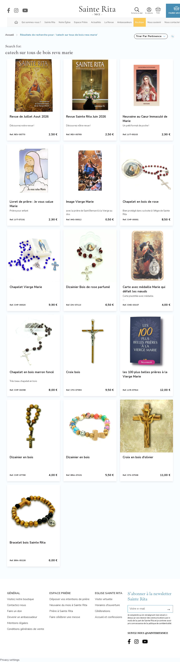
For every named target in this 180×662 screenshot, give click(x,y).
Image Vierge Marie (80, 202)
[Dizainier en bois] (33, 426)
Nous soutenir (154, 22)
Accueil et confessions (108, 617)
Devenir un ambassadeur (22, 617)
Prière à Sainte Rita (61, 611)
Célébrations (102, 611)
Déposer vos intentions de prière (69, 599)
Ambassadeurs (124, 22)
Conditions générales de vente (25, 629)
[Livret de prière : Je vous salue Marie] (33, 170)
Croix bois (73, 372)
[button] (151, 36)
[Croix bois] (89, 341)
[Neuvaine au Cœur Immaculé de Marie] (146, 85)
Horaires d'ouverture (107, 605)
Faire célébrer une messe (64, 617)
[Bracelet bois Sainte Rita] (33, 511)
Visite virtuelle (103, 599)
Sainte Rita (49, 22)
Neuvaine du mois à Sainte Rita (68, 605)
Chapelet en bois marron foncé (32, 372)
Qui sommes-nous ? (31, 22)
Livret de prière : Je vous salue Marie (31, 204)
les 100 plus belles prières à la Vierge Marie (145, 374)
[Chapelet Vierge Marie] (33, 255)
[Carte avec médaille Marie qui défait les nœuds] (146, 255)
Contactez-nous (16, 605)
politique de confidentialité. (160, 623)
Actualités (96, 22)
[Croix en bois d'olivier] (146, 426)
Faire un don (14, 611)
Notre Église (64, 22)
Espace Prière (81, 22)
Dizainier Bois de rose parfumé (88, 287)
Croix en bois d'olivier (138, 457)
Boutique (139, 22)
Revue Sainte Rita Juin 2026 (86, 117)
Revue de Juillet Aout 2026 (29, 117)
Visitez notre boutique (20, 599)
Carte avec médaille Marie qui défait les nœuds (144, 289)
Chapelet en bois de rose (141, 202)
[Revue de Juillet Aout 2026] (33, 85)
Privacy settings (10, 660)
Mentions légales (17, 623)
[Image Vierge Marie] (89, 170)
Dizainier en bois (21, 457)
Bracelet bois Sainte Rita (28, 543)
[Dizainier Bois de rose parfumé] (89, 255)
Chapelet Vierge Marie (26, 287)
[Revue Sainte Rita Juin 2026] (89, 85)
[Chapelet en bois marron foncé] (33, 341)
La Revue (109, 22)
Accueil (9, 35)
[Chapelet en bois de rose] (146, 170)
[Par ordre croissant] (172, 36)
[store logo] (97, 11)
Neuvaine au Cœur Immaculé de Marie (145, 119)
